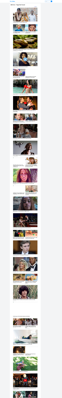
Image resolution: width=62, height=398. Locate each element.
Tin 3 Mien (12, 1)
